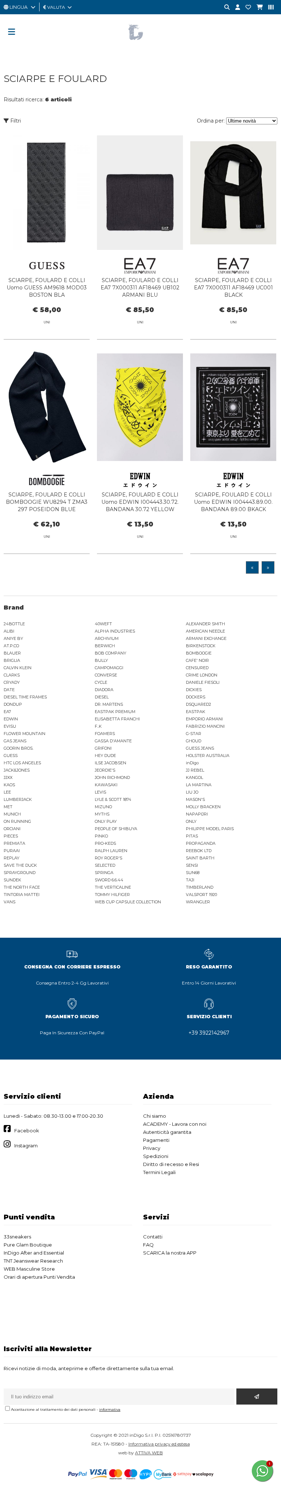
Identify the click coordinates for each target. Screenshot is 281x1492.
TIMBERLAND (199, 887)
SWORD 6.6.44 (109, 879)
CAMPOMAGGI (109, 667)
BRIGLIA (12, 660)
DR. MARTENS (109, 704)
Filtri (15, 120)
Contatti (152, 1237)
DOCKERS (195, 697)
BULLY (101, 660)
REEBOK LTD (198, 850)
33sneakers (17, 1237)
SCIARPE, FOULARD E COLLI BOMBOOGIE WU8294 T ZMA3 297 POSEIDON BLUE (46, 502)
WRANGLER (198, 901)
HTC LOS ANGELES (22, 762)
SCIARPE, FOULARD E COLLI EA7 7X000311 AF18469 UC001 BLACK (233, 287)
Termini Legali (159, 1172)
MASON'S (195, 799)
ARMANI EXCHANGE (206, 638)
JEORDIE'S (105, 770)
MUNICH (12, 814)
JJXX (8, 777)
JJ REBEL (195, 770)
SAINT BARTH (200, 858)
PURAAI (12, 850)
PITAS (192, 836)
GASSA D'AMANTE (113, 740)
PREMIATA (14, 843)
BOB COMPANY (110, 653)
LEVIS (100, 792)
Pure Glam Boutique (28, 1245)
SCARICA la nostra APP (169, 1253)
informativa (109, 1409)
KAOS (9, 784)
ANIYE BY (13, 638)
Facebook (26, 1130)
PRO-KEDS (105, 843)
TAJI (190, 879)
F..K (98, 726)
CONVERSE (106, 675)
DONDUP (13, 704)
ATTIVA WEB (149, 1452)
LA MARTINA (198, 784)
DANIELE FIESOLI (203, 682)
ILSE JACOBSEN (110, 762)
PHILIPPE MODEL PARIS (210, 828)
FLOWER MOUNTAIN (24, 733)
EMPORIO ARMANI (204, 718)
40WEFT (103, 623)
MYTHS (102, 814)
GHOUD (193, 740)
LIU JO (192, 792)
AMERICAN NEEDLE (205, 631)
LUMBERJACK (18, 799)
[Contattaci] (245, 7)
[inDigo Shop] (140, 45)
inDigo (192, 762)
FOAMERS (105, 733)
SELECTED (105, 865)
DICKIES (194, 689)
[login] (235, 7)
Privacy (151, 1148)
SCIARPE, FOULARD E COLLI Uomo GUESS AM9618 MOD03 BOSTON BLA (47, 287)
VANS (9, 901)
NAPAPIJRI (197, 814)
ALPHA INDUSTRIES (115, 631)
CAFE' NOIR (197, 660)
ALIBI (9, 631)
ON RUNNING (17, 821)
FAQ (148, 1245)
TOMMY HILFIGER (112, 894)
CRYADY (12, 682)
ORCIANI (12, 828)
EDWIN (11, 718)
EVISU (10, 726)
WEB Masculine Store (29, 1269)
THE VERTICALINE (113, 887)
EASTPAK (195, 711)
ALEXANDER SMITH (205, 623)
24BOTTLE (14, 623)
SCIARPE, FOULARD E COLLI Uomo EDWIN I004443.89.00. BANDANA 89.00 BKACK (233, 502)
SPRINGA (104, 872)
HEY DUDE (105, 755)
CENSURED (197, 667)
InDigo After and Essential (34, 1253)
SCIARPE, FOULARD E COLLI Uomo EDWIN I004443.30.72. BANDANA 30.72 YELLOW (140, 502)
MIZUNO (103, 806)
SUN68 (192, 872)
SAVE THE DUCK (20, 865)
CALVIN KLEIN (17, 667)
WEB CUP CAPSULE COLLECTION (128, 901)
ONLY (191, 821)
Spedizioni (155, 1156)
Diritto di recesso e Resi (171, 1164)
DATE (9, 689)
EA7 (7, 711)
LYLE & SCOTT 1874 (113, 799)
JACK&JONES (17, 770)
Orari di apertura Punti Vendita (39, 1277)
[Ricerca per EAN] (268, 7)
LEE (7, 792)
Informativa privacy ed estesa (159, 1444)
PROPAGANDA (201, 843)
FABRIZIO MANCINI (205, 726)
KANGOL (194, 777)
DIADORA (104, 689)
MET (8, 806)
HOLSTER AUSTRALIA (207, 755)
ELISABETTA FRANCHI (117, 718)
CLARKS (12, 675)
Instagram (26, 1145)
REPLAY (11, 858)
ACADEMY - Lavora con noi (174, 1124)
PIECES (11, 836)
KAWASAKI (106, 784)
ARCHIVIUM (107, 638)
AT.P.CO (11, 645)
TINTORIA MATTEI (22, 894)
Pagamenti (156, 1140)
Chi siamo (154, 1116)
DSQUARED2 (198, 704)
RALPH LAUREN (111, 850)
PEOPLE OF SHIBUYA (116, 828)
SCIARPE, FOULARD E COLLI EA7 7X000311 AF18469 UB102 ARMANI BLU (140, 287)
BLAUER (12, 653)
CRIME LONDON (201, 675)
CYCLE (101, 682)
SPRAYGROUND (19, 872)
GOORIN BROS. (18, 748)
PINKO (101, 836)
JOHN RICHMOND (112, 777)
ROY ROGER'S (108, 858)
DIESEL (102, 697)
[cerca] (224, 7)
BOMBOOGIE (198, 653)
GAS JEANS (15, 740)
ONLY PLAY (106, 821)
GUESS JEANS (200, 748)
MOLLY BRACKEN (203, 806)
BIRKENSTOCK (201, 645)
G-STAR (193, 733)
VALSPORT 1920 (201, 894)
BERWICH (105, 645)
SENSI (192, 865)
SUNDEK (12, 879)
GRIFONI (103, 748)
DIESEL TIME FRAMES (25, 697)
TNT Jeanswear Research (33, 1261)
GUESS (11, 755)
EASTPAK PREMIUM (115, 711)
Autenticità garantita (167, 1132)
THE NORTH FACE (22, 887)
